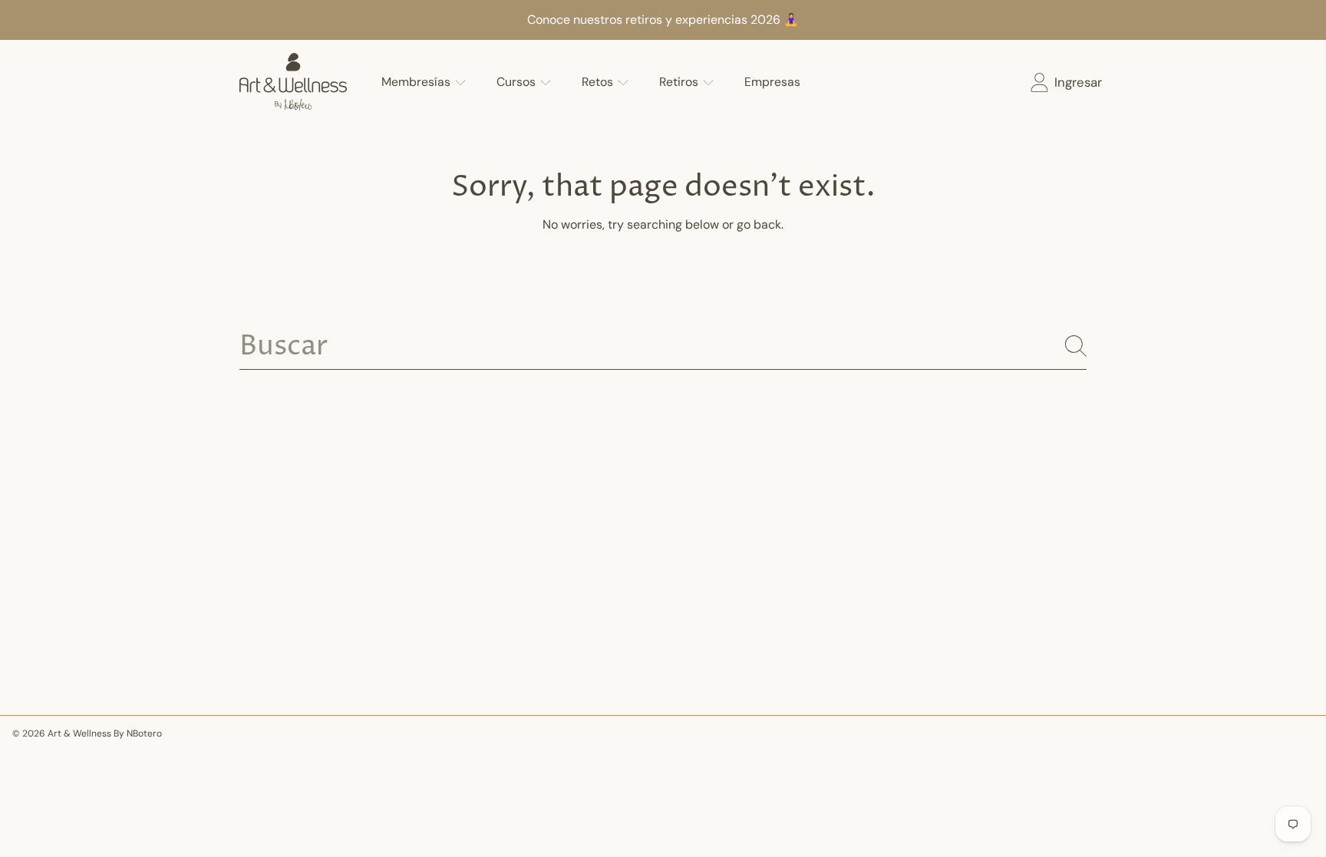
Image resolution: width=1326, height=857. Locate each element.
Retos (599, 82)
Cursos (517, 82)
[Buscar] (1075, 346)
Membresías (417, 82)
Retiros (680, 82)
